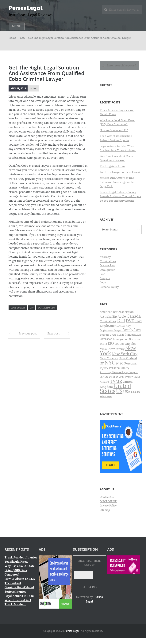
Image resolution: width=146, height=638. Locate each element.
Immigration (107, 269)
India (103, 344)
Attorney (105, 257)
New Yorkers (109, 358)
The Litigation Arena (112, 166)
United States (115, 388)
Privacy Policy (108, 505)
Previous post (28, 333)
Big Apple (119, 317)
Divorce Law (107, 265)
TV (113, 381)
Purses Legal (25, 7)
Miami (104, 349)
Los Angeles (128, 344)
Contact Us (106, 497)
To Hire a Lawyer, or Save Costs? (120, 172)
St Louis (120, 376)
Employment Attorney (115, 326)
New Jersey (116, 349)
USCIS (135, 392)
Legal (103, 282)
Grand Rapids (117, 334)
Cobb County (17, 307)
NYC (110, 363)
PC (122, 363)
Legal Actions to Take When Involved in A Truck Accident (19, 600)
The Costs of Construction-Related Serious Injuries (19, 587)
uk (119, 381)
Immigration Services (126, 339)
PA (117, 363)
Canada (134, 316)
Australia (106, 316)
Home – (14, 37)
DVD (130, 320)
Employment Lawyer (111, 330)
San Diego (110, 376)
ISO (111, 343)
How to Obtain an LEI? (114, 130)
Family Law (131, 330)
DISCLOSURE (108, 501)
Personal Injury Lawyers (125, 372)
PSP (102, 376)
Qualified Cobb (46, 307)
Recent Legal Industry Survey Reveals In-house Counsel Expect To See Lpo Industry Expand (120, 196)
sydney (129, 376)
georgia (104, 334)
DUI (31, 307)
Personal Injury (109, 287)
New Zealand (128, 358)
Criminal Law (108, 261)
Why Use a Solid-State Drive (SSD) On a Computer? (20, 570)
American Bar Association (117, 312)
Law (22, 37)
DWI (138, 321)
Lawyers (105, 278)
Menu (16, 26)
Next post (53, 333)
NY (102, 363)
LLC (117, 343)
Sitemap (105, 510)
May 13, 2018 (18, 88)
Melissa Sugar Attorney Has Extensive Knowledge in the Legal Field (117, 182)
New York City (124, 354)
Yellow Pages (106, 396)
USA (126, 392)
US (119, 391)
